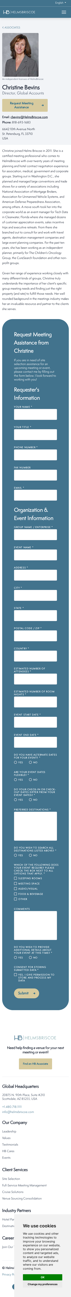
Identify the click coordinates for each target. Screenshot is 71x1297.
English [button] (59, 3)
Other (22, 899)
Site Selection (11, 1179)
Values (6, 1138)
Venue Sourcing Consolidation (22, 1198)
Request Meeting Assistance (21, 105)
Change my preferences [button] (43, 1284)
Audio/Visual (28, 889)
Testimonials (10, 1144)
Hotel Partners (11, 1219)
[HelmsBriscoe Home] (25, 12)
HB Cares (8, 1151)
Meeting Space (29, 884)
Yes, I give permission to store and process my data (36, 978)
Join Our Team (11, 1247)
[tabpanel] (35, 230)
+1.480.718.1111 (12, 1107)
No (35, 762)
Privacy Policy (11, 1274)
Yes (20, 762)
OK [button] (43, 1277)
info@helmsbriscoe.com (18, 1112)
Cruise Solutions (12, 1192)
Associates (12, 27)
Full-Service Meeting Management (24, 1185)
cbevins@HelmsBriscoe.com (29, 117)
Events (6, 1157)
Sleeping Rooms (30, 878)
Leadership (9, 1131)
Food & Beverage (30, 894)
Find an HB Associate (35, 1064)
